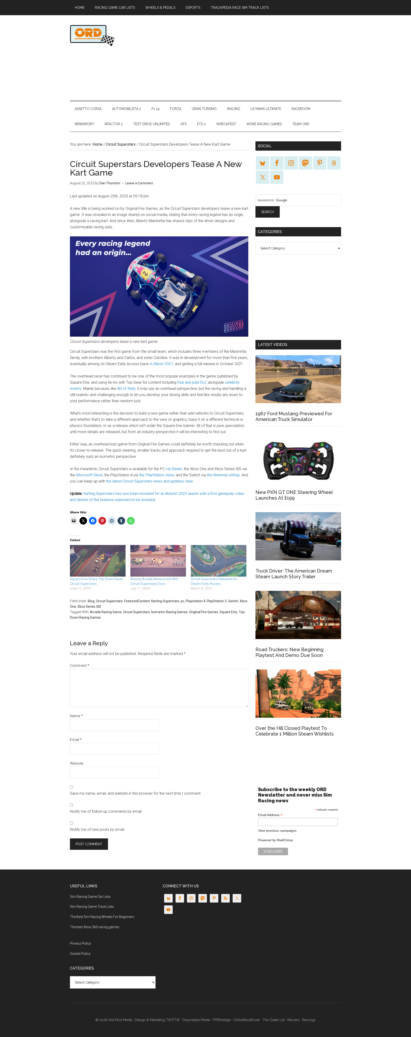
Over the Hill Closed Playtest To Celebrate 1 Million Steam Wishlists (294, 731)
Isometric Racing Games (169, 612)
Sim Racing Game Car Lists (90, 896)
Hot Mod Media (120, 1020)
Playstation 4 (195, 601)
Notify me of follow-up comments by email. (106, 811)
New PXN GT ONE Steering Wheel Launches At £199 (294, 495)
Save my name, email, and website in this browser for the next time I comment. (135, 793)
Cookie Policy (80, 954)
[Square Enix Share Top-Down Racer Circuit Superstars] (98, 561)
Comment (79, 665)
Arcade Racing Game (106, 612)
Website (76, 763)
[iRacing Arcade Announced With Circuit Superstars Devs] (158, 561)
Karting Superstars (165, 601)
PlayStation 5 (217, 601)
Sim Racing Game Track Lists (92, 906)
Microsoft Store (89, 475)
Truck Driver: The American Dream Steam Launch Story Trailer (293, 573)
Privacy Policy (80, 943)
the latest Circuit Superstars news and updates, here (149, 481)
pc (182, 601)
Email (76, 739)
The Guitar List (274, 1020)
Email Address (270, 815)
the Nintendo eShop (223, 475)
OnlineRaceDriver (115, 35)
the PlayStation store (156, 475)
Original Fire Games (203, 612)
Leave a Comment (139, 183)
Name (76, 716)
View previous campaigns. (277, 830)
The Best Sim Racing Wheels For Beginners (102, 917)
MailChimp (285, 840)
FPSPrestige (222, 1020)
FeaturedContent (137, 601)
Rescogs (309, 1020)
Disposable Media (196, 1020)
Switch (233, 601)
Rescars (293, 1020)
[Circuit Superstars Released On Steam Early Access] (218, 561)
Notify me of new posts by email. (97, 829)
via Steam (174, 469)
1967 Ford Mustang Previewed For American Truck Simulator (293, 416)
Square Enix (228, 612)
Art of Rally (126, 388)
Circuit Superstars (109, 601)
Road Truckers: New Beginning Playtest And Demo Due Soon (289, 652)
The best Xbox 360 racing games (94, 927)
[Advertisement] (254, 58)
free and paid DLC (192, 382)
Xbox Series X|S (89, 606)
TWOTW (173, 1020)
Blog (91, 601)
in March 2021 (161, 364)
